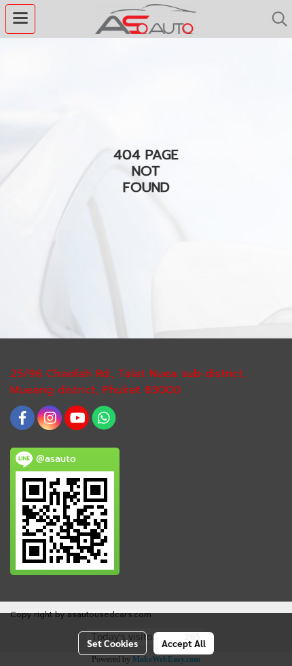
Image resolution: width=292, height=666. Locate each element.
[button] (275, 19)
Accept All (184, 643)
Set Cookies (112, 643)
